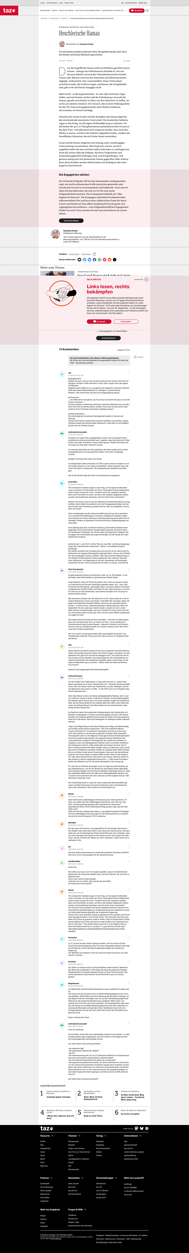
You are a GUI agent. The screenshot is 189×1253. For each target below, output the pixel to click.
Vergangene (101, 1194)
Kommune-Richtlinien (129, 1235)
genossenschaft (130, 1145)
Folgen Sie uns (128, 1129)
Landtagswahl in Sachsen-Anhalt (79, 1161)
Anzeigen (44, 1226)
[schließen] (146, 279)
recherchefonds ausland (134, 1152)
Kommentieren (74, 254)
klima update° (46, 1190)
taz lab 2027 (101, 1197)
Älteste (127, 350)
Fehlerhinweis (86, 254)
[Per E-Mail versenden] (79, 259)
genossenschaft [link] (131, 3)
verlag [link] (42, 3)
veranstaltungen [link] (52, 3)
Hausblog (100, 1145)
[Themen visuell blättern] (125, 10)
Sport (42, 1155)
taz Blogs (128, 1184)
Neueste (120, 350)
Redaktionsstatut (112, 1235)
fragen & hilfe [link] (69, 3)
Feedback (72, 1215)
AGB (128, 1239)
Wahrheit (44, 1166)
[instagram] (147, 1129)
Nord (42, 1162)
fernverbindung (46, 1187)
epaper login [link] (142, 3)
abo (125, 1141)
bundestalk (44, 1183)
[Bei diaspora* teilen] (104, 259)
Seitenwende (136, 1239)
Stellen (99, 1152)
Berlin (42, 1159)
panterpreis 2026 (131, 1159)
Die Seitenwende (103, 1148)
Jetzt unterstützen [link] (71, 221)
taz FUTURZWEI (130, 1187)
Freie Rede (44, 1197)
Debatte (64, 18)
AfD (69, 1166)
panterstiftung (130, 1155)
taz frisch (72, 1187)
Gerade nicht (138, 279)
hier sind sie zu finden (84, 363)
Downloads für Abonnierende (80, 1226)
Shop (42, 1223)
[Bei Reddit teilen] (109, 259)
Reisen (43, 1216)
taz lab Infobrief (74, 1194)
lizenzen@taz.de (56, 1239)
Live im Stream (102, 1190)
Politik (43, 1141)
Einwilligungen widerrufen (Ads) (109, 1242)
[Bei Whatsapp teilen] (99, 259)
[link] (45, 10)
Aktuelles (100, 1141)
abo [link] (122, 3)
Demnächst (100, 1183)
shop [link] (61, 3)
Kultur (42, 1152)
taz (46, 1128)
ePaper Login (73, 1222)
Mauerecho (45, 1194)
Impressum (121, 1239)
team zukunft (73, 1183)
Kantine (43, 1219)
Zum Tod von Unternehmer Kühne (79, 1154)
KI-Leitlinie (143, 1235)
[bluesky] (142, 1129)
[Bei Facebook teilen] (94, 259)
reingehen (44, 1201)
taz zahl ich (128, 1148)
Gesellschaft (54, 18)
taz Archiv (128, 1194)
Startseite (43, 18)
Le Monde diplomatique (134, 1191)
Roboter (71, 1145)
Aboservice (73, 1219)
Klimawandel (73, 1141)
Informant (100, 1239)
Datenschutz (110, 1239)
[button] (147, 10)
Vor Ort (99, 1187)
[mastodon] (136, 1129)
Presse (99, 1155)
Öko (42, 1145)
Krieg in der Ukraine (76, 1148)
